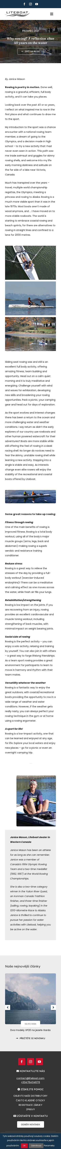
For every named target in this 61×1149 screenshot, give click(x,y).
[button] (7, 1007)
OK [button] (24, 1145)
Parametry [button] (49, 1145)
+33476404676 (30, 1082)
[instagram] (30, 4)
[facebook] (24, 4)
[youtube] (36, 4)
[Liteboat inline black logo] (17, 12)
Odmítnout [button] (36, 1145)
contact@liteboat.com (30, 1078)
